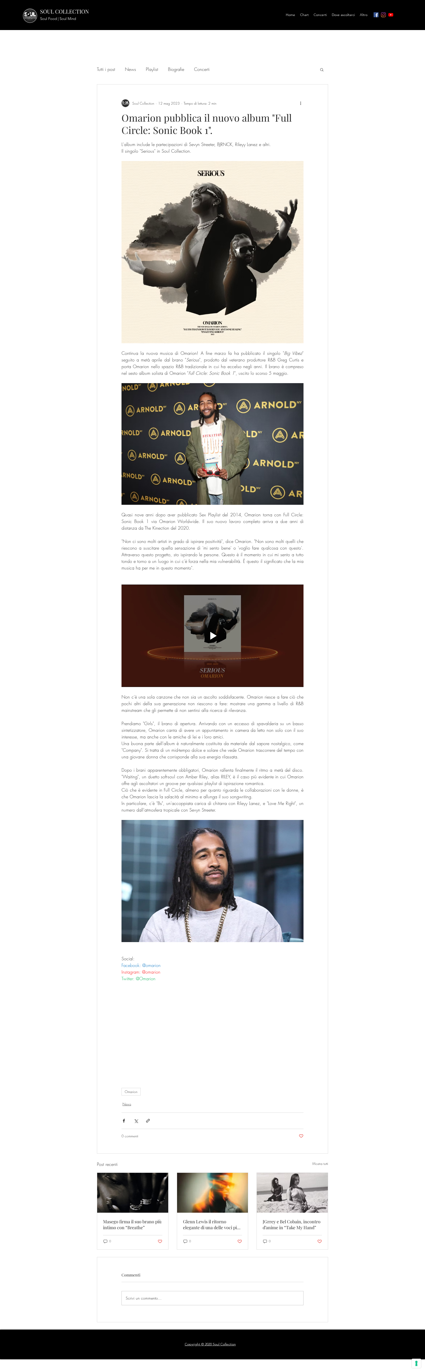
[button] (321, 69)
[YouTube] (390, 14)
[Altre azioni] (301, 103)
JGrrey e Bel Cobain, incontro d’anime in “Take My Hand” (291, 1224)
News (130, 69)
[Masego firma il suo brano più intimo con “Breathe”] (132, 1193)
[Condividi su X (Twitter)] (136, 1120)
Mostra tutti (320, 1163)
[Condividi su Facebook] (123, 1120)
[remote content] (212, 1032)
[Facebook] (376, 14)
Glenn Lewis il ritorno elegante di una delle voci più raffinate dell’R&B (211, 1224)
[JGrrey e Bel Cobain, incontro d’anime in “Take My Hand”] (292, 1193)
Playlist (152, 69)
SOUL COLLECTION (64, 11)
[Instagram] (383, 14)
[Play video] (212, 636)
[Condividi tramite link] (148, 1120)
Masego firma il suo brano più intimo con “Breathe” (132, 1224)
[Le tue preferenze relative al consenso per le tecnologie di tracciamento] (416, 1363)
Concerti (202, 69)
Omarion (131, 1091)
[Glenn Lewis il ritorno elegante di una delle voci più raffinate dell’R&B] (212, 1193)
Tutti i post (106, 69)
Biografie (176, 69)
